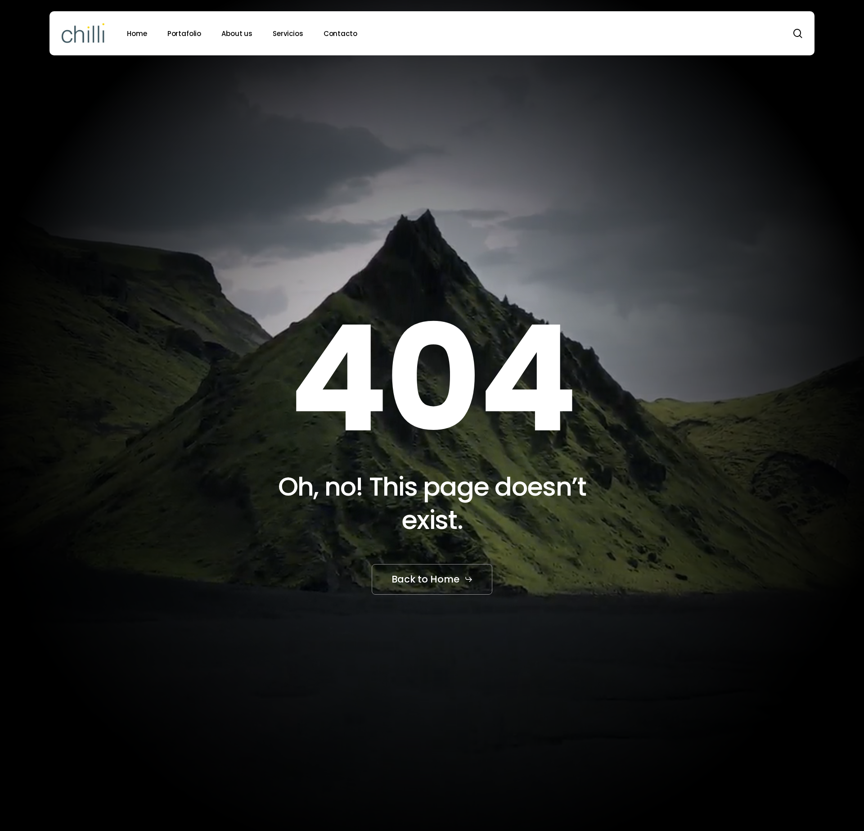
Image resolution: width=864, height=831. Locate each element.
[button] (432, 579)
